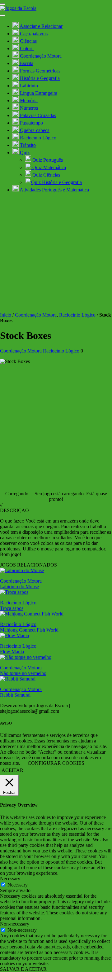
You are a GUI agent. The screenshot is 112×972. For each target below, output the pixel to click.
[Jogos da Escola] (18, 8)
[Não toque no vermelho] (25, 657)
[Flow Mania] (14, 635)
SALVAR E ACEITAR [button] (23, 969)
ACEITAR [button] (12, 770)
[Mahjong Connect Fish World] (31, 613)
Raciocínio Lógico (77, 314)
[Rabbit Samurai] (17, 678)
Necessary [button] (10, 878)
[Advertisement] (56, 253)
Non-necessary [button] (14, 923)
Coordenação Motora (36, 314)
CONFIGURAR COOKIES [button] (56, 763)
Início (6, 314)
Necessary (17, 884)
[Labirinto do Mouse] (22, 570)
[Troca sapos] (14, 592)
